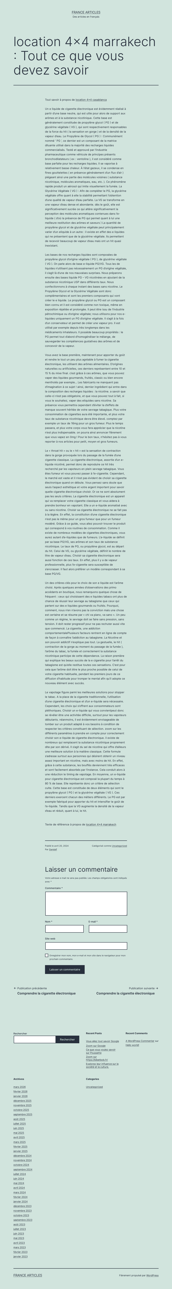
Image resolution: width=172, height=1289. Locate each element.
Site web (50, 938)
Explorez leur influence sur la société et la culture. (102, 1065)
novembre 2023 (22, 1210)
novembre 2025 (22, 1105)
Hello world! (132, 1045)
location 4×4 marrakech (101, 824)
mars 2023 (19, 1247)
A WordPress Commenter (140, 1041)
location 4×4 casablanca (91, 99)
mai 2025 (18, 1132)
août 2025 (19, 1119)
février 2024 (20, 1197)
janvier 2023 (20, 1256)
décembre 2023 (22, 1206)
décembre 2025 (22, 1100)
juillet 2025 (19, 1123)
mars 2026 (19, 1086)
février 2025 (20, 1146)
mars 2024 (19, 1192)
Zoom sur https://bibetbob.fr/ (97, 1058)
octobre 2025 (21, 1109)
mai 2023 (18, 1238)
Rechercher (20, 1033)
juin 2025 (18, 1128)
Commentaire (54, 888)
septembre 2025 (22, 1114)
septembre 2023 (22, 1219)
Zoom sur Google (95, 1045)
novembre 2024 (22, 1160)
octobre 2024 (21, 1164)
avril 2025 (19, 1137)
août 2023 (19, 1224)
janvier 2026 (20, 1096)
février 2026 (20, 1091)
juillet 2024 (19, 1174)
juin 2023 (18, 1233)
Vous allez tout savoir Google (102, 1041)
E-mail (93, 921)
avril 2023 (19, 1242)
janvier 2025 (20, 1151)
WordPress (152, 1275)
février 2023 (20, 1252)
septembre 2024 (22, 1169)
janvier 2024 (20, 1201)
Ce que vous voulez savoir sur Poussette (101, 1051)
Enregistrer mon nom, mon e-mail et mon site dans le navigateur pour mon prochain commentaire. (88, 957)
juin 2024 (18, 1178)
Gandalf (53, 849)
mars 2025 (19, 1142)
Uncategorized (119, 845)
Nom (48, 921)
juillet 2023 (19, 1229)
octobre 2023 (21, 1215)
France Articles (86, 12)
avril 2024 (19, 1187)
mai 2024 (18, 1183)
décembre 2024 (22, 1155)
